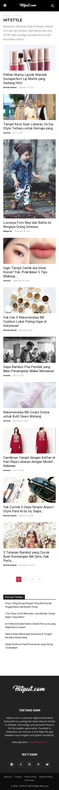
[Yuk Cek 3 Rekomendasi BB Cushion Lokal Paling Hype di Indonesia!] (29, 300)
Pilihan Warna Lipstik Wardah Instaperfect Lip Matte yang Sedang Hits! (25, 79)
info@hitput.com (38, 742)
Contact (18, 776)
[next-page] (39, 579)
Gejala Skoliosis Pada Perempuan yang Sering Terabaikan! (29, 646)
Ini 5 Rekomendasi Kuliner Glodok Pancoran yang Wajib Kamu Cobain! (30, 625)
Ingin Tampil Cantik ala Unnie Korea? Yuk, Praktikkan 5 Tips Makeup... (25, 272)
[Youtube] (47, 764)
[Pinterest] (38, 764)
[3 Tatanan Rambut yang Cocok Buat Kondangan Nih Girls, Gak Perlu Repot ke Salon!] (29, 535)
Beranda (7, 15)
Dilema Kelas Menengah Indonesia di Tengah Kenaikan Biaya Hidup (28, 636)
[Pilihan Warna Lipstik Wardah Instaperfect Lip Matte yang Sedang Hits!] (29, 58)
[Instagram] (29, 764)
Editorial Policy (46, 776)
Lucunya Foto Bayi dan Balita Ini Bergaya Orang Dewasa (27, 225)
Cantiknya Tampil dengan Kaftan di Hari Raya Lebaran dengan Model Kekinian (29, 462)
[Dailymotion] (12, 764)
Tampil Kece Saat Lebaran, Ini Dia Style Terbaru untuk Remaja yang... (29, 126)
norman (6, 132)
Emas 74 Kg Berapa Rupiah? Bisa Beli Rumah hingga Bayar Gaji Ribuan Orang (28, 605)
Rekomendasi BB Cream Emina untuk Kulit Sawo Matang (26, 414)
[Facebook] (20, 764)
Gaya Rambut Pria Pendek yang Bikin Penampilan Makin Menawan (28, 369)
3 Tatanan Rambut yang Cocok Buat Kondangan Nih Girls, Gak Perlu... (26, 556)
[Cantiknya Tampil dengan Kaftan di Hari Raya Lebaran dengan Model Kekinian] (29, 440)
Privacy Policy (30, 776)
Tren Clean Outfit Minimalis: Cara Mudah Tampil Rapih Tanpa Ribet (30, 615)
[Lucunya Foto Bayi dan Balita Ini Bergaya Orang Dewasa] (29, 178)
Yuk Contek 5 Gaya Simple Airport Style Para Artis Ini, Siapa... (28, 509)
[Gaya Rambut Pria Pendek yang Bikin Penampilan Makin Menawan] (29, 350)
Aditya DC (7, 231)
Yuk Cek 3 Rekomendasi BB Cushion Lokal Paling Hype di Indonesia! (25, 321)
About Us (8, 776)
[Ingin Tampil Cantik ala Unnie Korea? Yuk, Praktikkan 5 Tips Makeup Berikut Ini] (29, 251)
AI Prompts (30, 780)
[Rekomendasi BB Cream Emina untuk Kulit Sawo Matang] (29, 395)
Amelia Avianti (10, 87)
